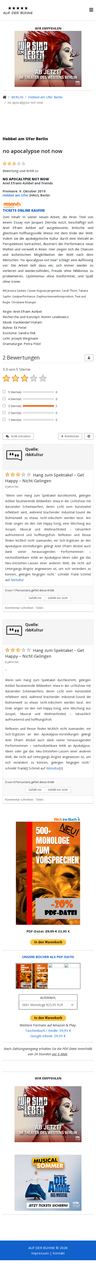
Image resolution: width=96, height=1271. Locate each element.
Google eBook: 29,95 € (48, 1036)
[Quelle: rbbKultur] (14, 456)
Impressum (40, 1253)
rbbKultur (17, 580)
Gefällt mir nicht (58, 598)
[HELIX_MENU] (91, 9)
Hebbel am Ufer (15, 195)
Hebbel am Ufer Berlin (45, 97)
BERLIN (17, 97)
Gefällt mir (35, 598)
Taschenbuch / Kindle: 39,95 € (48, 1030)
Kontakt (59, 1253)
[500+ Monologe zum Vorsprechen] (48, 873)
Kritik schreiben (20, 436)
